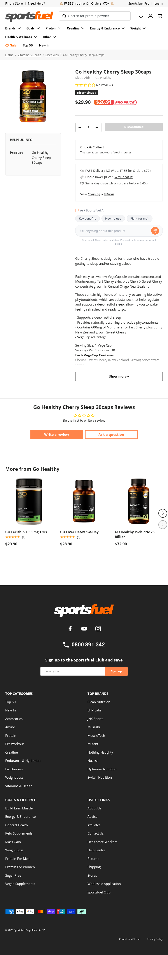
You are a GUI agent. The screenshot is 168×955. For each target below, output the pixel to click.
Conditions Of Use (129, 939)
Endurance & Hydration (22, 760)
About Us (94, 808)
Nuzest (93, 760)
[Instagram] (98, 629)
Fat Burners (14, 769)
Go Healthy (103, 78)
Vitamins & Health (29, 54)
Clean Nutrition (99, 702)
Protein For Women (20, 867)
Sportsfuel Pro (138, 3)
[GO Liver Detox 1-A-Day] (84, 501)
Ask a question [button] (111, 434)
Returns (109, 194)
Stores (92, 875)
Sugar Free (13, 875)
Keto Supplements (19, 833)
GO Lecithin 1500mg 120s (26, 532)
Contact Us (96, 833)
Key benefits (87, 218)
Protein (10, 735)
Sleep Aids (52, 54)
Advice (92, 816)
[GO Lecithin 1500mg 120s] (29, 501)
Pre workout (14, 744)
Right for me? (139, 218)
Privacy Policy (155, 939)
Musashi (94, 727)
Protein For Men (17, 858)
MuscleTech (96, 735)
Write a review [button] (56, 434)
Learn (158, 3)
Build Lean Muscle (19, 808)
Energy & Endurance (20, 816)
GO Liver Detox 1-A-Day (79, 532)
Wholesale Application (104, 883)
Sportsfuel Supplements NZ (29, 930)
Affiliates (94, 825)
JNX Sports (95, 718)
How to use (113, 218)
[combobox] (94, 16)
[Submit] (64, 15)
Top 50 (10, 702)
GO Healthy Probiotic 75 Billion (135, 534)
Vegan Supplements (20, 883)
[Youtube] (85, 629)
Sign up (116, 671)
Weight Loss (14, 777)
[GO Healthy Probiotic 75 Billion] (139, 501)
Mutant (93, 744)
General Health (16, 825)
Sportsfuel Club (99, 892)
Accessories (14, 718)
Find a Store (14, 3)
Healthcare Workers (102, 842)
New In (10, 710)
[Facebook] (71, 629)
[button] (160, 16)
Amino (10, 727)
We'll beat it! (124, 177)
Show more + (119, 376)
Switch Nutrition (100, 777)
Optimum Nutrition (102, 769)
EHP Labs (95, 710)
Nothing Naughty (100, 752)
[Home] (84, 612)
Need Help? (36, 3)
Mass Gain (13, 842)
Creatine (11, 752)
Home (9, 54)
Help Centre (96, 850)
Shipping (94, 194)
